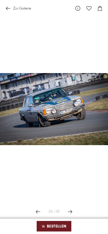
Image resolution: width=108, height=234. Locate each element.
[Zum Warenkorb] (100, 8)
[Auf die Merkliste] (89, 8)
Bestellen (56, 226)
